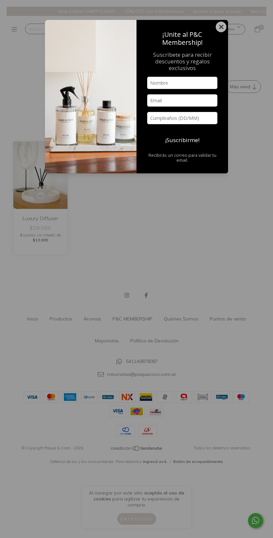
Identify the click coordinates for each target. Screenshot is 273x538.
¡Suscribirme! (182, 140)
